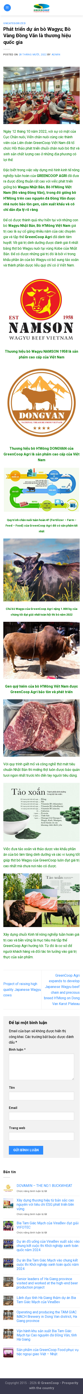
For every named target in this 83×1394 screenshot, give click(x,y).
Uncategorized (14, 23)
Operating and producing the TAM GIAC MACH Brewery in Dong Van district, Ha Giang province (47, 1316)
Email (13, 1108)
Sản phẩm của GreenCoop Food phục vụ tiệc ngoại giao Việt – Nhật (48, 1352)
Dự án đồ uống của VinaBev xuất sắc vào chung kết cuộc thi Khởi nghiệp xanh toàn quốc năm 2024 (48, 1245)
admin (56, 54)
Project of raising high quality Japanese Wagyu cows (22, 989)
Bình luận (17, 1050)
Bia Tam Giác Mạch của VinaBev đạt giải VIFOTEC (48, 1225)
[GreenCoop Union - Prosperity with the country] (41, 8)
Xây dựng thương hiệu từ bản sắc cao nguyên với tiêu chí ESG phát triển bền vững (45, 1204)
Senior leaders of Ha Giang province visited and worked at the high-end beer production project (47, 1283)
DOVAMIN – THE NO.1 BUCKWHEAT (44, 1186)
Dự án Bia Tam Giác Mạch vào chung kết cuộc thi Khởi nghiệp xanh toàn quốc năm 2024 (48, 1264)
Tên (12, 1088)
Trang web (17, 1128)
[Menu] (7, 8)
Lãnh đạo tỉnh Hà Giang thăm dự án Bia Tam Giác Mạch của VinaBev (46, 1300)
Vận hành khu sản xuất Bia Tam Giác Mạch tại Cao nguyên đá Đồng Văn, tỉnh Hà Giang (47, 1335)
